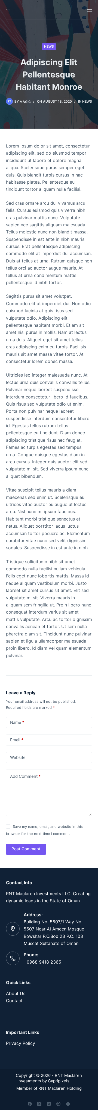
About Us (15, 993)
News (49, 46)
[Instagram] (49, 1104)
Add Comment (25, 776)
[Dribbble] (58, 1104)
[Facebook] (30, 1104)
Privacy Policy (20, 1043)
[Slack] (68, 1104)
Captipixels (60, 1080)
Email (16, 739)
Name (17, 722)
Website (18, 757)
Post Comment (26, 848)
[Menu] (89, 9)
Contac (13, 1000)
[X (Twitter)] (39, 1104)
